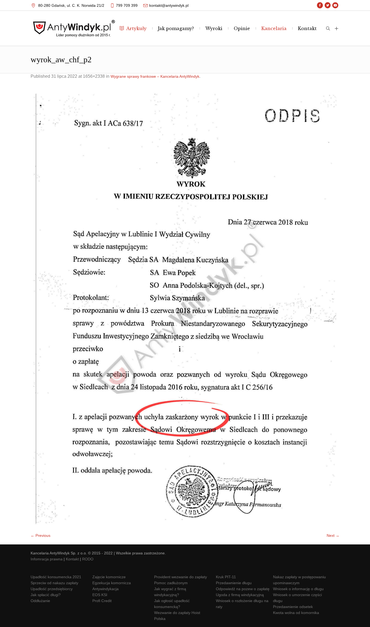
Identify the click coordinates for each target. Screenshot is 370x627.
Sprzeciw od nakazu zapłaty (54, 583)
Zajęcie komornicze (109, 577)
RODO (87, 559)
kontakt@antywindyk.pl (169, 5)
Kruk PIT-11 (226, 577)
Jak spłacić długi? (46, 595)
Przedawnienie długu (234, 583)
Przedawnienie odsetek (293, 607)
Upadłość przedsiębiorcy (52, 589)
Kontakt (72, 559)
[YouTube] (335, 5)
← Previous (40, 535)
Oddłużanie (40, 601)
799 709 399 (127, 5)
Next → (333, 535)
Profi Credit (102, 601)
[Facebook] (320, 5)
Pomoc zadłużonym (171, 583)
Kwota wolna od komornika (296, 612)
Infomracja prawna (47, 559)
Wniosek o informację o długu (298, 589)
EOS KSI (99, 595)
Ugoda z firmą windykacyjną (240, 595)
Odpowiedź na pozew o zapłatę (243, 589)
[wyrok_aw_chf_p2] (185, 309)
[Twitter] (327, 5)
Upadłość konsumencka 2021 (56, 577)
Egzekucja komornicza (111, 583)
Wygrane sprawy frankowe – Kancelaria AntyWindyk (155, 76)
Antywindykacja (105, 589)
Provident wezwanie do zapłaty (180, 577)
